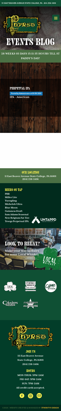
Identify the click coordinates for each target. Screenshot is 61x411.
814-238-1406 (50, 3)
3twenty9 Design (50, 408)
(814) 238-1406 (30, 364)
